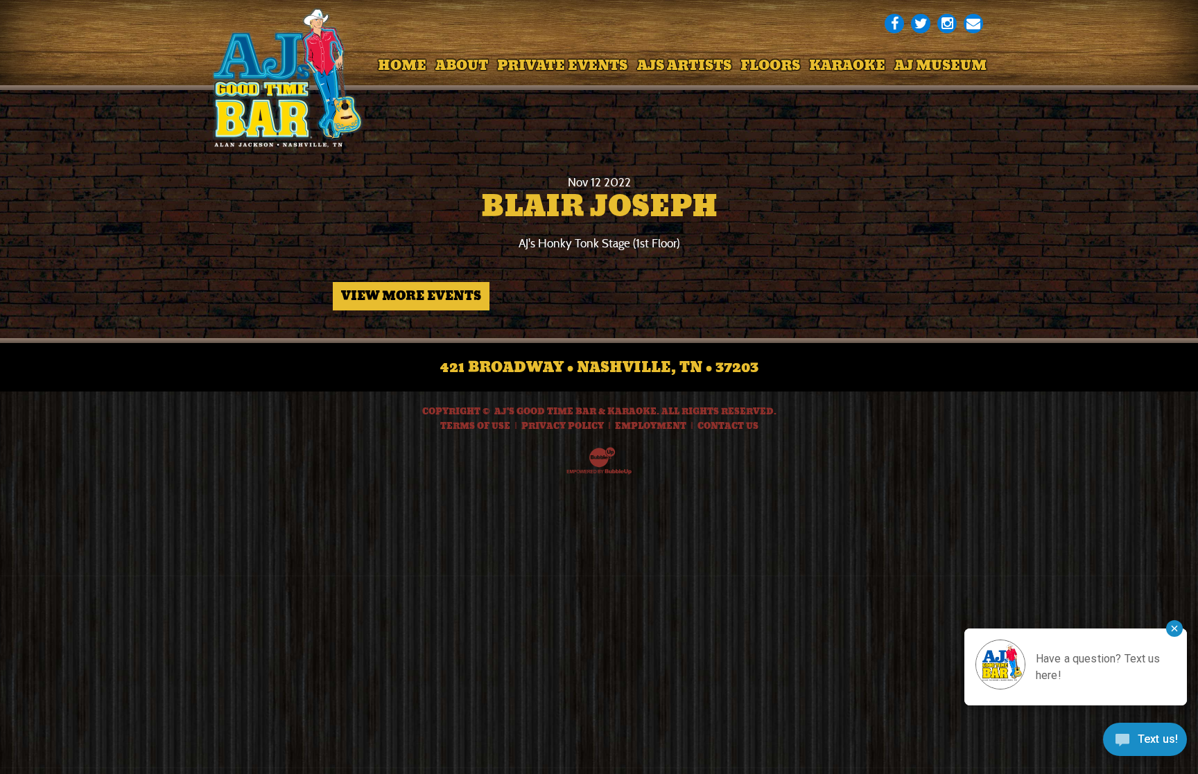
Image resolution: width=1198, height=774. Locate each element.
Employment (650, 426)
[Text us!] (1145, 744)
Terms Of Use (475, 426)
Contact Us (727, 426)
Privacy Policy (562, 426)
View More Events (411, 296)
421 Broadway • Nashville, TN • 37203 (599, 367)
